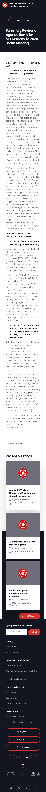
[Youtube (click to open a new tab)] (23, 765)
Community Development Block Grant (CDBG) (22, 672)
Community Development (17, 660)
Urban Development (15, 687)
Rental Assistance (13, 652)
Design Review (12, 698)
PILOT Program (12, 692)
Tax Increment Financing (16, 703)
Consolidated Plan (14, 665)
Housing (9, 641)
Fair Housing (11, 647)
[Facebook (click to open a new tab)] (12, 757)
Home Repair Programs (16, 679)
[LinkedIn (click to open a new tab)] (27, 757)
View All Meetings (21, 20)
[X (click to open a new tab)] (19, 757)
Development (12, 711)
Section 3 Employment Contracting (21, 722)
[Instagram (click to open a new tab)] (34, 757)
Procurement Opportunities (17, 716)
